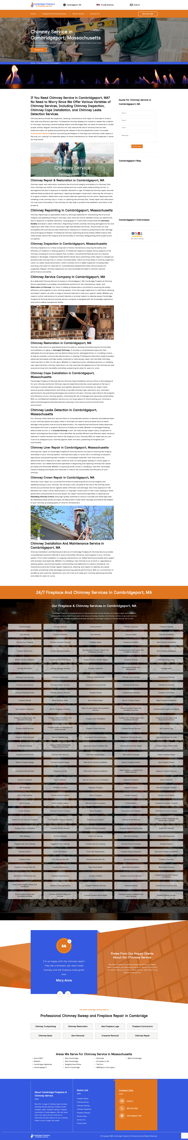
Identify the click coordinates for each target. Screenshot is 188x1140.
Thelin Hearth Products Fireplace (60, 820)
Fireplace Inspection (95, 668)
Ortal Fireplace (131, 803)
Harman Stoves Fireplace (60, 795)
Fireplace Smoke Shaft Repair (60, 660)
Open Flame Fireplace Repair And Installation (25, 885)
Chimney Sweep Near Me (95, 859)
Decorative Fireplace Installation (166, 852)
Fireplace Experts (166, 844)
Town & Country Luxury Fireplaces (95, 780)
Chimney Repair (131, 634)
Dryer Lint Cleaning (96, 836)
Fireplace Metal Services (25, 728)
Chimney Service (95, 627)
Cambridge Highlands (43, 1064)
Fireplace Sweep (95, 693)
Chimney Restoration (24, 668)
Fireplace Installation (131, 642)
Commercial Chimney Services (95, 737)
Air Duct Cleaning (60, 836)
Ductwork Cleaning (131, 859)
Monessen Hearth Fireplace (60, 811)
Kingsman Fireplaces (131, 780)
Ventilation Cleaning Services (60, 886)
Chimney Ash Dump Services (95, 685)
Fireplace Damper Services (131, 728)
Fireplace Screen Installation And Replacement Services (166, 819)
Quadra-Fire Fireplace (166, 795)
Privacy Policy (81, 1123)
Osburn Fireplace (95, 795)
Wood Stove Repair (96, 867)
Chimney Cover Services (131, 677)
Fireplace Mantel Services (166, 895)
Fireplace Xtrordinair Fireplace (166, 803)
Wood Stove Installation (131, 867)
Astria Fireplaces (166, 780)
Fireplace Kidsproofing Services (131, 828)
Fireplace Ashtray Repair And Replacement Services (166, 719)
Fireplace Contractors (166, 693)
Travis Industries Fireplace (131, 811)
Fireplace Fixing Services (60, 876)
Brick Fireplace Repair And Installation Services (24, 895)
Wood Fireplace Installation (166, 700)
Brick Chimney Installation (166, 651)
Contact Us (95, 14)
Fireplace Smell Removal (24, 755)
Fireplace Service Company (95, 844)
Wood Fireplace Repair (60, 700)
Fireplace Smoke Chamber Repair (95, 660)
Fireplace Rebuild (25, 700)
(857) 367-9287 (147, 14)
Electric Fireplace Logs (60, 737)
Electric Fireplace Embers (131, 762)
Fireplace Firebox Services (95, 728)
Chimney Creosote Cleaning (60, 642)
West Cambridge (135, 1058)
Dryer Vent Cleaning (166, 828)
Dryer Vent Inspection (166, 836)
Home (33, 14)
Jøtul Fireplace (24, 803)
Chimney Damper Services (60, 685)
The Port (99, 1064)
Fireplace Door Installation (95, 719)
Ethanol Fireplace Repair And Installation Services (131, 709)
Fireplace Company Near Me (24, 867)
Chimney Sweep (25, 627)
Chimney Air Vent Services (24, 771)
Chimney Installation (166, 634)
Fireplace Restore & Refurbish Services (60, 895)
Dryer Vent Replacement (95, 852)
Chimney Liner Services (24, 685)
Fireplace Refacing (131, 660)
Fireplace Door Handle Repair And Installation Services (131, 719)
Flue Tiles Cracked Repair (95, 755)
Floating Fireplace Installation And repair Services (131, 895)
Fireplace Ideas (24, 859)
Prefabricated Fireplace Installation (166, 709)
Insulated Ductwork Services (166, 886)
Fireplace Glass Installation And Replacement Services (60, 719)
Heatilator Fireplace (60, 787)
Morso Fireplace (95, 811)
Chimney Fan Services (166, 685)
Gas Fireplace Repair (95, 700)
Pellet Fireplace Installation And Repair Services (131, 771)
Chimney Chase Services (95, 677)
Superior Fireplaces (25, 780)
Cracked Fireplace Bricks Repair (95, 895)
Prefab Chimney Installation (95, 828)
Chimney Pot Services (131, 685)
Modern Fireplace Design (25, 762)
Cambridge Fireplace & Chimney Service (128, 1136)
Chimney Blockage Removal (60, 668)
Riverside (100, 1058)
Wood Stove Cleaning (166, 867)
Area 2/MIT (38, 1058)
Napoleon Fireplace (96, 787)
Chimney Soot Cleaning (24, 642)
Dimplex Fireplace (131, 795)
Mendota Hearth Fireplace (95, 803)
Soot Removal (95, 634)
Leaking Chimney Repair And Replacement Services (60, 746)
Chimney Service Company (131, 844)
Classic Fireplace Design (166, 755)
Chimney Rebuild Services (60, 828)
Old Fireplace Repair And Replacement (131, 668)
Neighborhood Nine (73, 1064)
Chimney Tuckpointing (166, 660)
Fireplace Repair (95, 642)
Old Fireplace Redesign (131, 755)
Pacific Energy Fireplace (60, 803)
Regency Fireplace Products (166, 771)
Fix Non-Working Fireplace (60, 651)
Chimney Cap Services (60, 677)
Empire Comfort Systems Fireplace (25, 820)
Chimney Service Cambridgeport (48, 63)
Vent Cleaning (25, 836)
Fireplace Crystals (60, 771)
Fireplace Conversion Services (131, 876)
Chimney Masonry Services (60, 693)
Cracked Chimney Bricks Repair (166, 746)
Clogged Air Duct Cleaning (60, 844)
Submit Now (137, 146)
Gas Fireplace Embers (166, 762)
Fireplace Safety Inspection (131, 852)
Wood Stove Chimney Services (25, 876)
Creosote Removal (60, 634)
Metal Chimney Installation (24, 660)
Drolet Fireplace (25, 811)
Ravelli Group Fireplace (95, 820)
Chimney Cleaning (60, 627)
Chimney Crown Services (25, 677)
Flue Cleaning (25, 634)
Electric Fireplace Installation (60, 709)
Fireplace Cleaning (166, 627)
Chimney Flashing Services (24, 693)
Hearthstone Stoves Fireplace (166, 811)
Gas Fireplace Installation (25, 709)
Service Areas (78, 14)
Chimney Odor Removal (60, 755)
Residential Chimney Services (131, 737)
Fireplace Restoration (25, 651)
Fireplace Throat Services (25, 737)
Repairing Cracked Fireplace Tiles (96, 746)
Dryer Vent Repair (60, 852)
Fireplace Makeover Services (95, 886)
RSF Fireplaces (24, 787)
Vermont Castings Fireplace (166, 787)
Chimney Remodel (131, 886)
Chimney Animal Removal (131, 820)
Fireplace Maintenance (60, 867)
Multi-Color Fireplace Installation (96, 771)
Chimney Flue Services (166, 677)
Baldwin (37, 1061)
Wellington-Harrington (105, 1067)
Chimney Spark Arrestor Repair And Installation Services (96, 651)
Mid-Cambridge (71, 1061)
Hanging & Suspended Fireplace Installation (166, 876)
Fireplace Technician (166, 859)
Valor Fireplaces (60, 780)
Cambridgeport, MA (134, 1116)
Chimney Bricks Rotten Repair (131, 746)
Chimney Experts (25, 852)
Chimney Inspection (131, 627)
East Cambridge (71, 1058)
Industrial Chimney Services (166, 737)
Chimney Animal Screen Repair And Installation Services (131, 651)
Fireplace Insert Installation (25, 828)
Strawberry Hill (102, 1061)
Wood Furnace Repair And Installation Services (95, 709)
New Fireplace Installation (166, 642)
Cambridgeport (40, 1067)
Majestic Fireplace (131, 787)
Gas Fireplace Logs (166, 728)
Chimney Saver (166, 668)
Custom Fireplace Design (60, 762)
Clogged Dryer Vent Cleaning (24, 844)
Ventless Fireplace (95, 876)
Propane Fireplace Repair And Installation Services (25, 719)
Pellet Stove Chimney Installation (95, 762)
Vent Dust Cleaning (131, 836)
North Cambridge (72, 1067)
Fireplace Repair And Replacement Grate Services (60, 728)
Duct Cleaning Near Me (60, 859)
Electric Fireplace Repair (131, 700)
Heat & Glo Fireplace (24, 795)
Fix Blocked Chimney (24, 746)
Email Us (137, 5)
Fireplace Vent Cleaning (131, 693)
